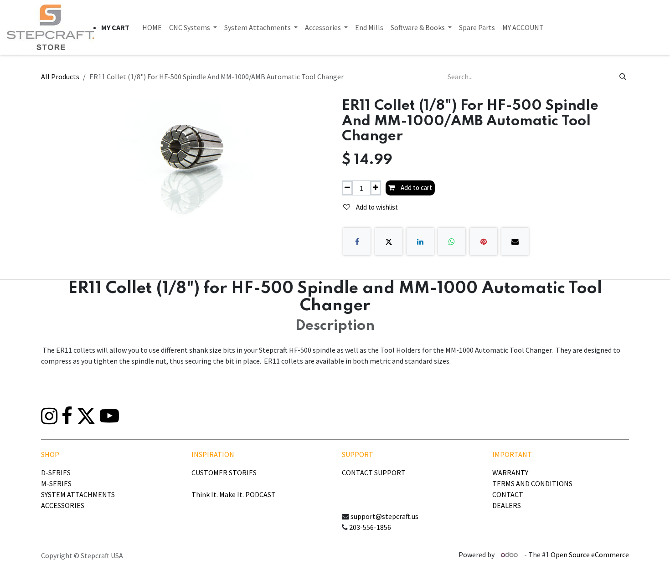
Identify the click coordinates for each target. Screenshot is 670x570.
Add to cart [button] (415, 187)
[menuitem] (152, 27)
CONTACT (507, 494)
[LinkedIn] (420, 241)
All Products (60, 76)
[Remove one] (347, 187)
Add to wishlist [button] (376, 207)
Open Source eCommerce (590, 554)
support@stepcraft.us (384, 516)
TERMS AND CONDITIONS (532, 483)
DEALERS (506, 505)
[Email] (515, 241)
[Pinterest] (483, 241)
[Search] (623, 76)
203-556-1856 (370, 527)
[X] (388, 241)
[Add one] (375, 187)
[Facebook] (357, 241)
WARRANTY (510, 472)
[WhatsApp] (451, 241)
